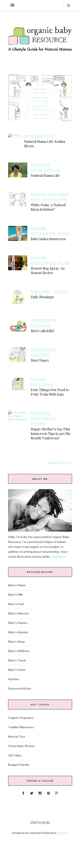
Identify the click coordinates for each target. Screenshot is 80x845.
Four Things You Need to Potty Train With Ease (50, 391)
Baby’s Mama (16, 585)
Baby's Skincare (43, 233)
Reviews (64, 233)
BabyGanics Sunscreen (48, 239)
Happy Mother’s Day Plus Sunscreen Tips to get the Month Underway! (51, 433)
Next (67, 97)
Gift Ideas (15, 755)
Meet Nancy (40, 360)
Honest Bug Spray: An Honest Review (48, 270)
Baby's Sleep (40, 106)
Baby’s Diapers (18, 622)
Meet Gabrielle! (42, 331)
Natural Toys (16, 736)
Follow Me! (62, 833)
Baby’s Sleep (16, 641)
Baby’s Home (16, 669)
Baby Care (40, 89)
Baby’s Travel (17, 660)
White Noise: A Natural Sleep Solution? (48, 207)
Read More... (59, 556)
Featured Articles (19, 688)
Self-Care (40, 115)
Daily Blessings (42, 297)
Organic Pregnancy (21, 717)
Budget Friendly (18, 764)
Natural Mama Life (39, 135)
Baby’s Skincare (18, 613)
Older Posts (59, 462)
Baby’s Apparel (18, 632)
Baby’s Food (16, 604)
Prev (13, 97)
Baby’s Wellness (19, 651)
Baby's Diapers (42, 384)
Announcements (43, 320)
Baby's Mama (40, 98)
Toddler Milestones (21, 727)
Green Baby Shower (21, 746)
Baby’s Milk (15, 594)
